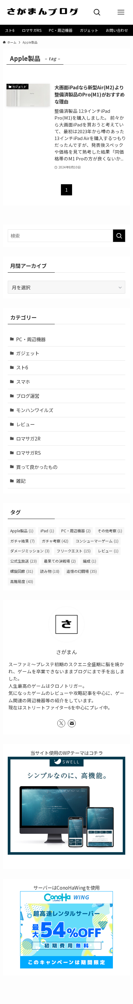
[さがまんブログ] (43, 12)
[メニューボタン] (121, 12)
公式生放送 (23, 561)
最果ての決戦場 (60, 561)
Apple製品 (21, 531)
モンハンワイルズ (34, 409)
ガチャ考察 (55, 541)
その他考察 (110, 531)
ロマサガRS (28, 452)
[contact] (72, 723)
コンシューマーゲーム (96, 541)
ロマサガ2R (28, 438)
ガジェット (27, 353)
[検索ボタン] (97, 12)
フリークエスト (74, 551)
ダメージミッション (29, 551)
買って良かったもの (37, 466)
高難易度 (21, 581)
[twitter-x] (61, 723)
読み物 (49, 571)
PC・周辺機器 (30, 339)
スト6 (22, 367)
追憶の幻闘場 (81, 571)
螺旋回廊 (21, 571)
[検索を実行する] (119, 235)
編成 (89, 561)
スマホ (23, 381)
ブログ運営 (27, 395)
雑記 (20, 480)
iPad (47, 531)
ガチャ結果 (22, 541)
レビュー (25, 424)
